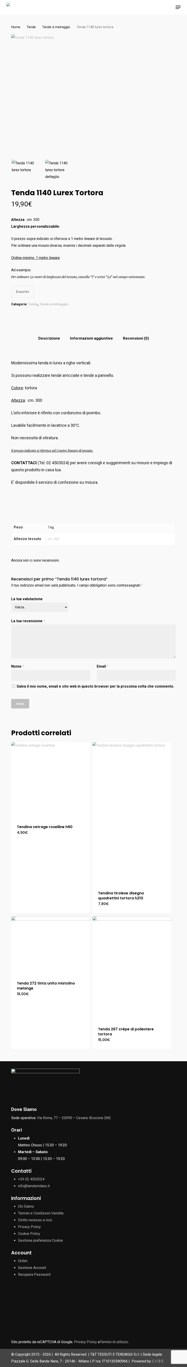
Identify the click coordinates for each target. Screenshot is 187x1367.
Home (15, 27)
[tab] (49, 338)
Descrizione (49, 338)
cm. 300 (53, 539)
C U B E (158, 1361)
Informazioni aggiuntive (91, 338)
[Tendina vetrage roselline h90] (50, 780)
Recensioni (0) (136, 338)
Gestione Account (32, 1268)
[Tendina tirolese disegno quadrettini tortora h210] (131, 813)
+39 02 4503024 (31, 1179)
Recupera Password (34, 1274)
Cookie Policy (29, 1233)
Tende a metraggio (56, 27)
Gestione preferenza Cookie (40, 1240)
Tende (31, 27)
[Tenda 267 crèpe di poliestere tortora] (131, 968)
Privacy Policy (29, 1227)
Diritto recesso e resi (35, 1220)
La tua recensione (28, 621)
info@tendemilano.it (34, 1186)
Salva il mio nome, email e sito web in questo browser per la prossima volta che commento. (95, 686)
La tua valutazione (27, 599)
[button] (178, 7)
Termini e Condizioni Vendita (40, 1213)
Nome (17, 666)
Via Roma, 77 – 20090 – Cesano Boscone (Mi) (74, 1118)
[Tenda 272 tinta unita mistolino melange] (50, 945)
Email (102, 666)
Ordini (22, 1261)
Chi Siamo (26, 1206)
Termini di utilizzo (114, 1342)
